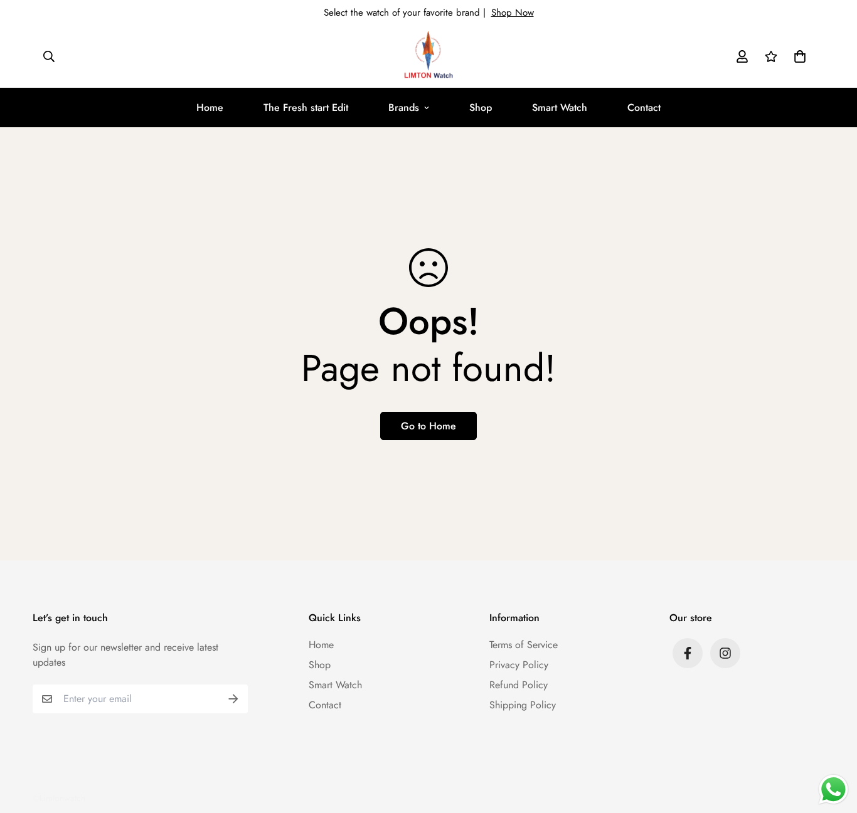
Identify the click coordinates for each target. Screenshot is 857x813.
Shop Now (512, 12)
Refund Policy (518, 685)
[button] (797, 56)
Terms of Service (523, 644)
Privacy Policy (518, 665)
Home (209, 107)
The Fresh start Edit (305, 107)
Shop (480, 107)
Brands (403, 107)
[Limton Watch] (428, 56)
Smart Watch (559, 107)
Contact (644, 107)
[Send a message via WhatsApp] (833, 789)
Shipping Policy (522, 705)
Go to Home (428, 426)
